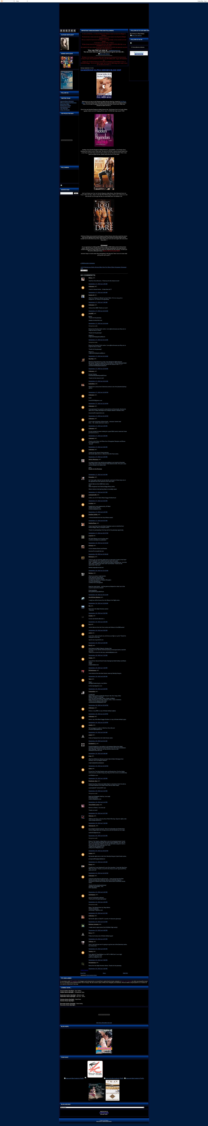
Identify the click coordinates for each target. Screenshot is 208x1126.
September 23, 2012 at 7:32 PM (98, 968)
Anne (90, 768)
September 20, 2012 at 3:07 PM (98, 813)
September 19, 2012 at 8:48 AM (98, 753)
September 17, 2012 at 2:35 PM (98, 426)
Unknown (91, 286)
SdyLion (91, 815)
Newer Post (83, 973)
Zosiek (91, 615)
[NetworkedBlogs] (139, 52)
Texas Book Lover (94, 804)
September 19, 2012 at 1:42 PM (98, 778)
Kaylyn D (91, 295)
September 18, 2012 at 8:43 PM (98, 689)
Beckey (91, 573)
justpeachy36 (93, 494)
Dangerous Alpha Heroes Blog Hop (101, 70)
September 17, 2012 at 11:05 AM (98, 323)
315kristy (91, 915)
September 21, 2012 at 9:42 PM (98, 892)
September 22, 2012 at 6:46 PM (98, 930)
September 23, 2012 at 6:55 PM (98, 948)
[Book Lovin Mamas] (131, 43)
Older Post (125, 973)
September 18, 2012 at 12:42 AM (98, 570)
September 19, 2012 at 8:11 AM (98, 741)
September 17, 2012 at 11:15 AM (98, 356)
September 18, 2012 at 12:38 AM (98, 554)
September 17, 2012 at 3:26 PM (98, 457)
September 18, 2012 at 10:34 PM (98, 705)
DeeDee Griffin (93, 514)
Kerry (90, 933)
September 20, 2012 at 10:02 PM (98, 850)
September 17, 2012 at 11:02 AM (98, 311)
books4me (92, 383)
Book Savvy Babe (64, 104)
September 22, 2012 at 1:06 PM (98, 902)
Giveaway (117, 267)
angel (90, 735)
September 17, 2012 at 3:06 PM (98, 447)
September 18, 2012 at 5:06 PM (98, 643)
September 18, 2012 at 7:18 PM (98, 667)
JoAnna (91, 941)
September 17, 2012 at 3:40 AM (98, 292)
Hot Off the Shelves (95, 597)
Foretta (91, 503)
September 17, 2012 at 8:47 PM (98, 520)
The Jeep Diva (64, 108)
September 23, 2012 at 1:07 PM (98, 939)
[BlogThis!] (83, 270)
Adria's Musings (93, 459)
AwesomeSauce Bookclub (67, 101)
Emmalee (91, 477)
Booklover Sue (93, 781)
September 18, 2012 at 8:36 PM (98, 676)
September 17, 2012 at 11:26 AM (98, 368)
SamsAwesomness (65, 107)
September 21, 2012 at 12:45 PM (98, 873)
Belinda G (92, 556)
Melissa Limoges (94, 924)
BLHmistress (92, 670)
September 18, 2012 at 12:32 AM (98, 543)
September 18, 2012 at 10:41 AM (98, 594)
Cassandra (92, 691)
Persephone (92, 962)
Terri (90, 679)
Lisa (90, 756)
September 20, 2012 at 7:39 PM (98, 823)
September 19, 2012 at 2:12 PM (98, 791)
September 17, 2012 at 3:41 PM (98, 474)
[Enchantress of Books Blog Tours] (96, 1100)
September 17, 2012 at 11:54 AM (98, 381)
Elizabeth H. (92, 743)
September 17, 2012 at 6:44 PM (98, 512)
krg (90, 624)
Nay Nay (91, 358)
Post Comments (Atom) (92, 975)
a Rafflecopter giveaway (88, 263)
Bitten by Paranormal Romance (68, 102)
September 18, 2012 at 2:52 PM (98, 613)
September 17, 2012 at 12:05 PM (98, 392)
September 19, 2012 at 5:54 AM (98, 732)
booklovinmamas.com (114, 50)
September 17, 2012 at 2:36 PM (98, 435)
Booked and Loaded (65, 105)
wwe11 (91, 725)
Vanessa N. (92, 825)
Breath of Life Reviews (95, 469)
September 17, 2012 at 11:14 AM (98, 339)
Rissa (90, 864)
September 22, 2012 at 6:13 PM (98, 921)
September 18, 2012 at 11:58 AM (98, 603)
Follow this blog (139, 54)
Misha (91, 277)
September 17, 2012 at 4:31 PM (98, 500)
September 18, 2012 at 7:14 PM (98, 655)
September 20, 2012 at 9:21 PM (98, 835)
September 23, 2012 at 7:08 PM (98, 960)
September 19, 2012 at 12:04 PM (98, 766)
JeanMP (91, 313)
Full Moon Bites (109, 267)
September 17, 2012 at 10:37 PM (98, 533)
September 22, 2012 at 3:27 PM (98, 913)
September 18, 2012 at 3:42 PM (98, 630)
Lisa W (91, 535)
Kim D (91, 645)
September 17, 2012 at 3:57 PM (98, 492)
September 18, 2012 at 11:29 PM (98, 714)
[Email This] (81, 270)
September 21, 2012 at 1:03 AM (98, 862)
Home (104, 973)
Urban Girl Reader (65, 109)
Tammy (91, 951)
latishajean (92, 894)
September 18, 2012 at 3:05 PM (98, 621)
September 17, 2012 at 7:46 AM (98, 302)
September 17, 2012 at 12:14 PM (98, 403)
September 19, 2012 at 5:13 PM (98, 802)
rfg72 (90, 633)
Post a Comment (84, 970)
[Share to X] (85, 270)
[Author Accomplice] (112, 1100)
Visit (104, 1022)
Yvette (91, 658)
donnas (91, 545)
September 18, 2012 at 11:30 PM (98, 722)
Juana (91, 853)
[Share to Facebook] (87, 270)
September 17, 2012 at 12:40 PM (98, 416)
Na (90, 605)
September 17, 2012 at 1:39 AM (98, 283)
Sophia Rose (93, 523)
